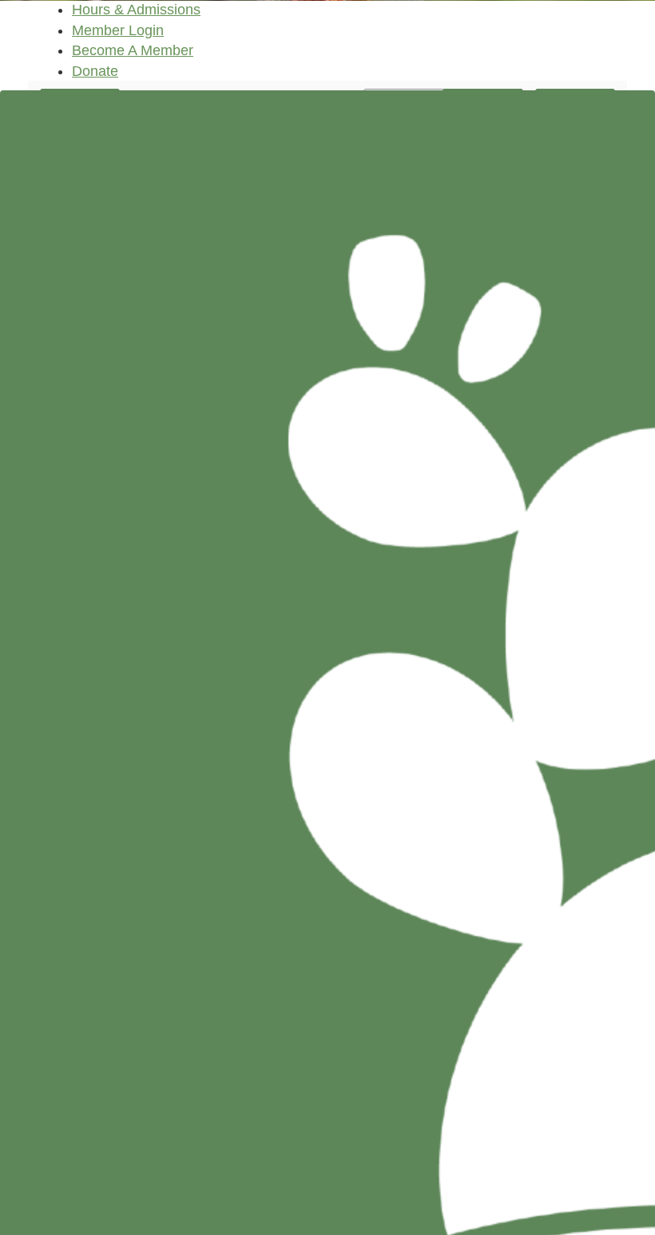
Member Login (118, 30)
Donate (95, 71)
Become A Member (132, 50)
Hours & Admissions (136, 10)
